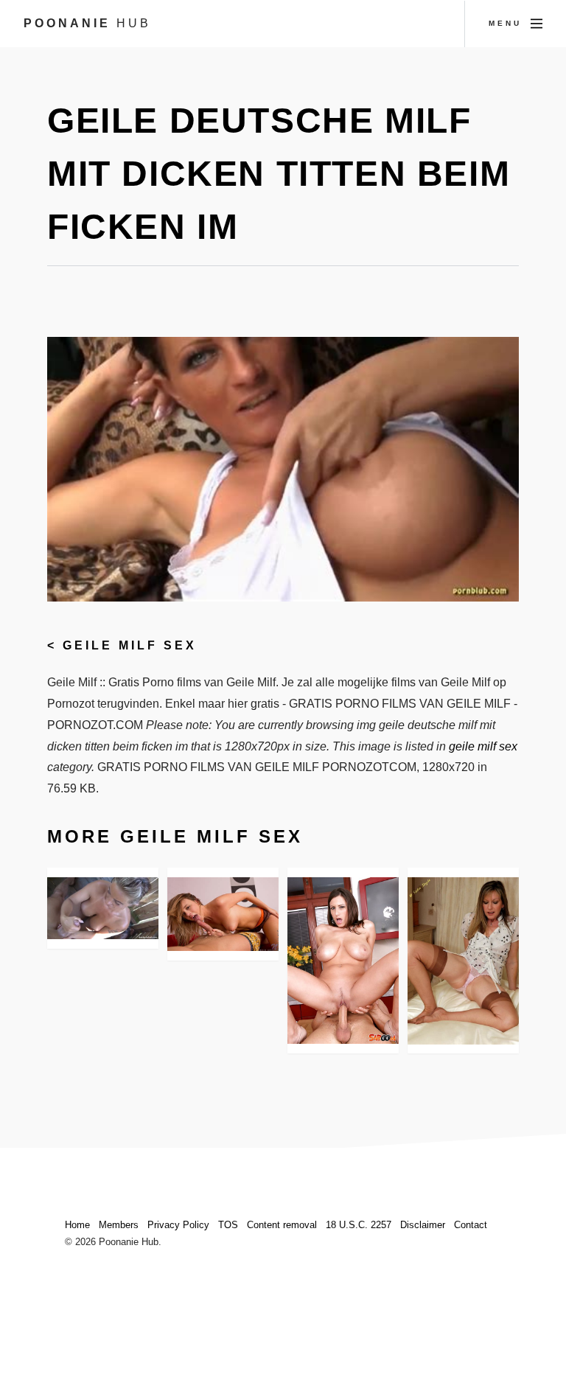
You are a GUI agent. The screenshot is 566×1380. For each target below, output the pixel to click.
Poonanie (87, 23)
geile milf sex (130, 645)
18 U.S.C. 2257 (358, 1224)
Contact (470, 1224)
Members (119, 1224)
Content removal (282, 1224)
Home (77, 1224)
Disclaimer (422, 1224)
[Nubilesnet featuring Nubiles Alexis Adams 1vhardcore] (223, 914)
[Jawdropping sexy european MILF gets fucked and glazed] (343, 960)
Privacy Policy (178, 1224)
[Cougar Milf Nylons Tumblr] (463, 961)
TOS (228, 1224)
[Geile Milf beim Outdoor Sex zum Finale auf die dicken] (102, 908)
